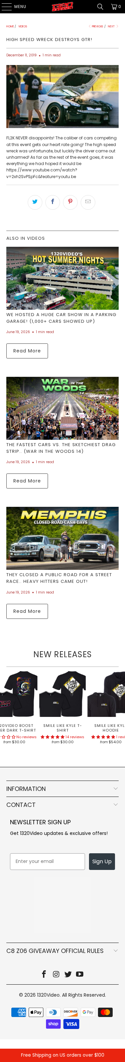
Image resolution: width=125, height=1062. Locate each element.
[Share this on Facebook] (52, 202)
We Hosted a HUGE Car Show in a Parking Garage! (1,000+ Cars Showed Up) (61, 317)
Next (111, 26)
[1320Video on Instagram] (56, 975)
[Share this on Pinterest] (70, 202)
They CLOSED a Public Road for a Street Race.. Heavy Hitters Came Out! (59, 578)
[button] (52, 737)
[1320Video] (62, 6)
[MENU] (3, 6)
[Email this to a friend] (88, 202)
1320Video (48, 995)
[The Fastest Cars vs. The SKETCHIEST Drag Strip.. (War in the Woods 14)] (62, 408)
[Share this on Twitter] (35, 202)
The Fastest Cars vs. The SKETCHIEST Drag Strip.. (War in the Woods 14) (61, 447)
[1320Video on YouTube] (80, 975)
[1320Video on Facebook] (44, 975)
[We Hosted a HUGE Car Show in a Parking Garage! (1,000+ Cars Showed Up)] (62, 278)
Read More (27, 350)
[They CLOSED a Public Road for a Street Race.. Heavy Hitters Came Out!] (62, 538)
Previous (97, 26)
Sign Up (102, 861)
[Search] (100, 6)
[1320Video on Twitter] (68, 975)
